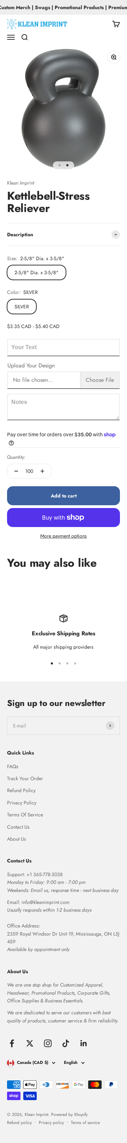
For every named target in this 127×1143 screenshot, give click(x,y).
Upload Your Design (31, 365)
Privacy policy (51, 1122)
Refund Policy (21, 790)
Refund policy (19, 1122)
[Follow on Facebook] (12, 1043)
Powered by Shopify (69, 1114)
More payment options (63, 535)
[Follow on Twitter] (30, 1043)
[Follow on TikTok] (66, 1043)
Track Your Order (25, 778)
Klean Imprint (20, 182)
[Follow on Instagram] (48, 1043)
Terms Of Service (25, 814)
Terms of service (85, 1122)
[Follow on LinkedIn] (84, 1043)
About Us (16, 838)
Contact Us (18, 826)
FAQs (12, 766)
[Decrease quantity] (16, 471)
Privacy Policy (21, 802)
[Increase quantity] (42, 471)
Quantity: (16, 457)
